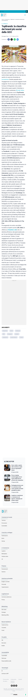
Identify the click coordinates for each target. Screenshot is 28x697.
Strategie (4, 612)
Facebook (18, 330)
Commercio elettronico (6, 596)
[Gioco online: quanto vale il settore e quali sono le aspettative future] (7, 468)
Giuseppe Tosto (5, 36)
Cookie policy (13, 679)
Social (3, 630)
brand (11, 330)
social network (14, 337)
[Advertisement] (14, 398)
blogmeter (5, 330)
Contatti (20, 679)
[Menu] (25, 15)
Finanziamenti (5, 569)
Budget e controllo (5, 581)
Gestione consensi (12, 682)
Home (3, 19)
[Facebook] (0, 11)
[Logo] (3, 15)
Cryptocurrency (5, 624)
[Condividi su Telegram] (18, 39)
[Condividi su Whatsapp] (15, 39)
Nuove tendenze (6, 621)
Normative (4, 642)
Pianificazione (5, 535)
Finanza (4, 566)
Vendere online (5, 556)
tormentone (5, 79)
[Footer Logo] (14, 511)
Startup (3, 541)
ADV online (4, 609)
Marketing (4, 606)
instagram (10, 334)
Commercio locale (7, 517)
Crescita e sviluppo (7, 532)
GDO (4, 334)
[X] (3, 12)
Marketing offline (5, 615)
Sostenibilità (4, 525)
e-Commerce (7, 19)
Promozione (4, 523)
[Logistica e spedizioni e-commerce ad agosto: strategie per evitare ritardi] (7, 499)
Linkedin (17, 334)
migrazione (5, 337)
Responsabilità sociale (6, 661)
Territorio (4, 520)
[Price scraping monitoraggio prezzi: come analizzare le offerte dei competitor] (7, 478)
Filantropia (4, 658)
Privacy (3, 599)
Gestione (3, 571)
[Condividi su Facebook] (9, 39)
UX (2, 559)
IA (2, 670)
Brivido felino (20, 90)
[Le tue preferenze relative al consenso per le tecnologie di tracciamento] (25, 694)
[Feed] (16, 686)
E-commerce (5, 23)
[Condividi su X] (12, 39)
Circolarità (4, 627)
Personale (4, 584)
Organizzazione (5, 587)
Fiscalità (4, 637)
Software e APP (5, 673)
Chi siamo (5, 681)
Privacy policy (6, 679)
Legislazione (5, 594)
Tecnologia (5, 667)
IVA (2, 640)
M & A (3, 538)
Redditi (3, 645)
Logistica (3, 551)
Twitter (21, 337)
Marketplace (4, 553)
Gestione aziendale (7, 578)
